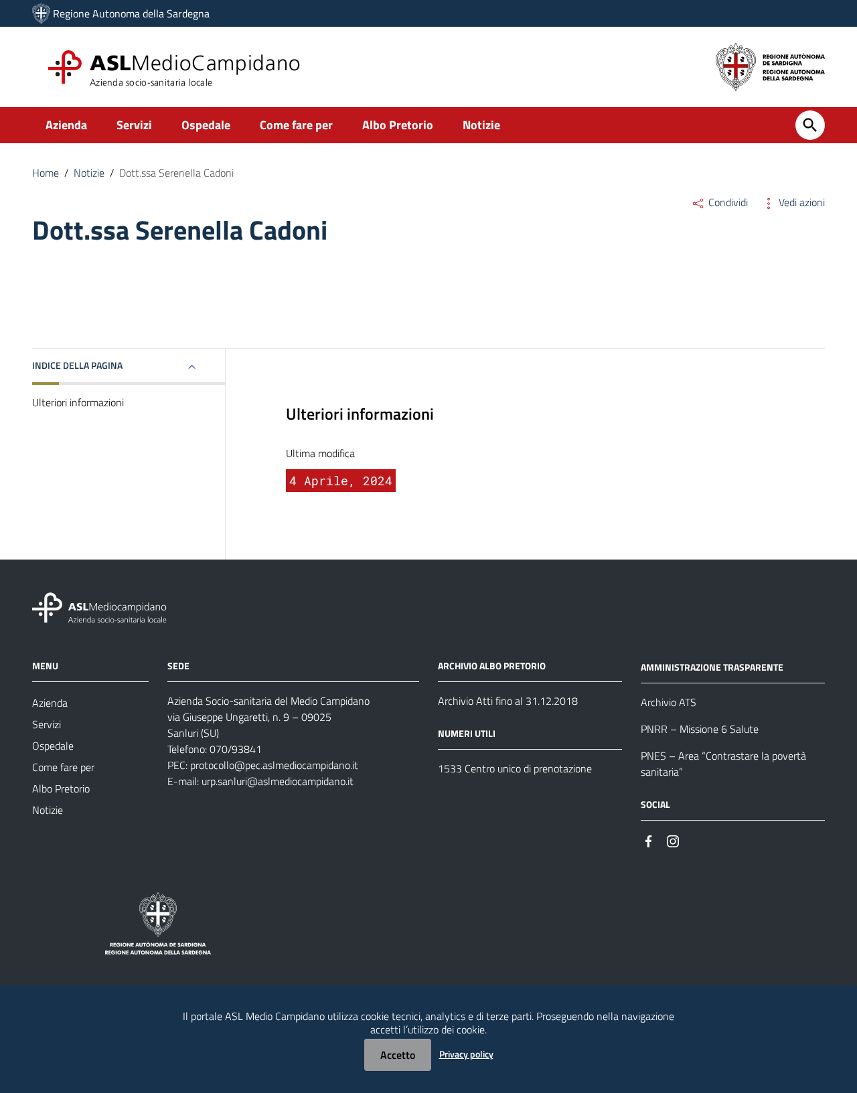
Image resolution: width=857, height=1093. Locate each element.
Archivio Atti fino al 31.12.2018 (508, 701)
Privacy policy (466, 1054)
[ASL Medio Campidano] (41, 13)
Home (45, 173)
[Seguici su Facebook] (649, 840)
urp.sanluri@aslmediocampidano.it (278, 781)
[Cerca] (810, 125)
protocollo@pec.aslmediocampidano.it (274, 765)
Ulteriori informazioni (78, 402)
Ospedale (205, 125)
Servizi (134, 125)
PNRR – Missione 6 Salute (700, 729)
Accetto (397, 1055)
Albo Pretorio (397, 125)
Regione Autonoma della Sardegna (131, 13)
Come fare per (296, 125)
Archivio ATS (668, 702)
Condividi (727, 202)
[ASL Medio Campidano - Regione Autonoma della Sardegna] (99, 607)
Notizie (481, 125)
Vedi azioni (800, 202)
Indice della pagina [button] (77, 365)
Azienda (66, 125)
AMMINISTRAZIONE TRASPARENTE (712, 667)
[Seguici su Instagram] (673, 840)
